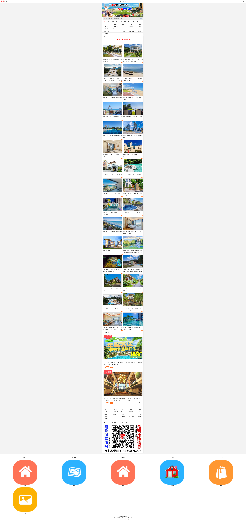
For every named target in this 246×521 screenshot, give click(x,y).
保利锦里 (139, 26)
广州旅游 (24, 455)
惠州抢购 (74, 457)
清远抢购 (24, 457)
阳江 (133, 21)
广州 (109, 21)
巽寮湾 (139, 29)
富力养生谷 (123, 26)
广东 (104, 21)
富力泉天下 (115, 24)
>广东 (105, 42)
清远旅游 (123, 455)
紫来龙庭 (131, 26)
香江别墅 (106, 26)
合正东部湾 (106, 31)
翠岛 (123, 24)
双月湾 (131, 29)
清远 (117, 21)
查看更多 (141, 332)
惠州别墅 (221, 457)
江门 (141, 21)
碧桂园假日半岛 (115, 26)
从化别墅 (123, 457)
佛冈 (129, 21)
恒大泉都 (123, 31)
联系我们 (118, 519)
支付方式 (123, 519)
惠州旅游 (74, 455)
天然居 (123, 29)
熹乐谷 (139, 31)
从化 (121, 21)
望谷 (131, 24)
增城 (137, 21)
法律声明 (128, 519)
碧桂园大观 (106, 29)
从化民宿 (139, 24)
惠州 (113, 21)
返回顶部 (132, 519)
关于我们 (113, 519)
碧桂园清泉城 (131, 31)
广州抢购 (221, 455)
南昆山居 (115, 29)
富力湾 (114, 31)
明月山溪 (106, 24)
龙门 (125, 21)
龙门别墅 (172, 457)
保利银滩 (106, 33)
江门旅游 (172, 455)
